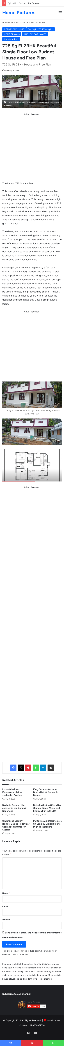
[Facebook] (13, 768)
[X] (21, 768)
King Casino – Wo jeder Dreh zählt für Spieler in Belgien (45, 792)
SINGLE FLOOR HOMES (35, 34)
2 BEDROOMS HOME (35, 22)
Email (5, 906)
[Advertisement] (32, 148)
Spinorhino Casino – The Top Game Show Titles (31, 3)
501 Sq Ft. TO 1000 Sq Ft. (40, 29)
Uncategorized (11, 39)
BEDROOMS (18, 22)
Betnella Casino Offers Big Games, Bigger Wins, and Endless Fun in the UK (47, 808)
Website (6, 919)
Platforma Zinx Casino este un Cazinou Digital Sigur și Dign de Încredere (47, 823)
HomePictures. (54, 1020)
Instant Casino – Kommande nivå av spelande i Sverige (12, 792)
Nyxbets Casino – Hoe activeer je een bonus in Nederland (14, 808)
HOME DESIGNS (12, 34)
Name (6, 893)
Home (7, 22)
